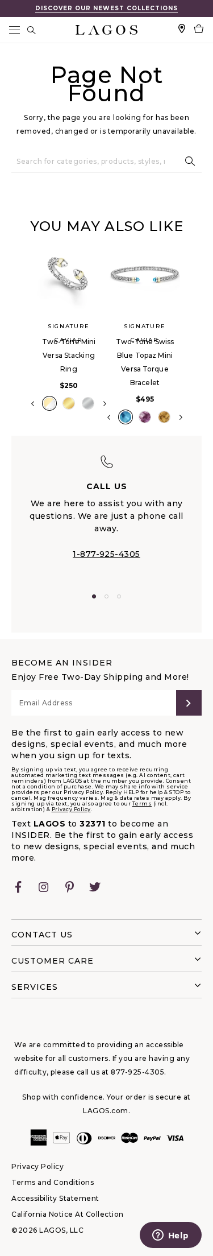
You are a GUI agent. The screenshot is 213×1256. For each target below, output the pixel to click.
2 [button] (106, 596)
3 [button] (119, 596)
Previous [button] (21, 338)
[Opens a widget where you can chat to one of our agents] (170, 1236)
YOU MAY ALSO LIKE (106, 226)
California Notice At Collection (67, 1214)
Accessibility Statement (55, 1198)
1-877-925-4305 (106, 554)
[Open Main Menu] (14, 30)
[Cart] (198, 30)
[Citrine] (164, 417)
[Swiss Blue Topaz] (125, 417)
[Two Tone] (49, 403)
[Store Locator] (181, 30)
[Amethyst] (145, 417)
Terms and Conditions (52, 1182)
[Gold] (69, 403)
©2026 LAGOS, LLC (47, 1230)
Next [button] (104, 404)
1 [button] (94, 596)
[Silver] (88, 403)
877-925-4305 (137, 1072)
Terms (142, 803)
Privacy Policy (71, 809)
